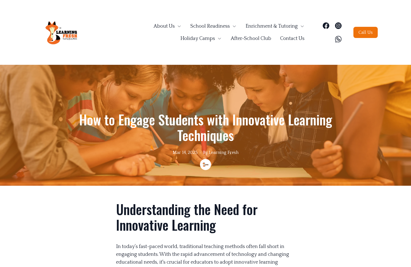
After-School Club (251, 38)
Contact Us (292, 38)
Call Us (365, 32)
